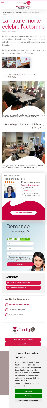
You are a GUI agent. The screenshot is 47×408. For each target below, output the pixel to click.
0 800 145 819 (13, 239)
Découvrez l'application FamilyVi (23, 340)
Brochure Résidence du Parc (20, 283)
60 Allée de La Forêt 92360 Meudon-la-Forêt (32, 194)
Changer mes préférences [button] (28, 400)
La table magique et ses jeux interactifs (20, 75)
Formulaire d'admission (18, 288)
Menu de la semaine (16, 315)
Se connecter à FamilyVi (23, 344)
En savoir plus (11, 261)
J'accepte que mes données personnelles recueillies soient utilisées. (20, 259)
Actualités (19, 13)
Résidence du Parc (8, 13)
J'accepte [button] (28, 391)
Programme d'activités (17, 310)
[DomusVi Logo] (24, 3)
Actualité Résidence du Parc (19, 305)
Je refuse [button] (28, 396)
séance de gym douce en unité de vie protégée (22, 125)
